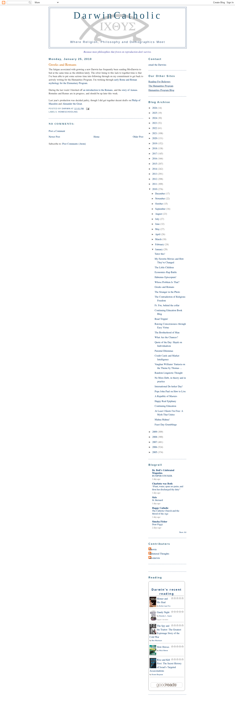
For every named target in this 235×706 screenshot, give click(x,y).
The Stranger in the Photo (167, 291)
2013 (155, 173)
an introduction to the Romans (98, 90)
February (160, 244)
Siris (154, 497)
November (160, 198)
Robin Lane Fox (164, 606)
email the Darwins (157, 64)
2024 (155, 118)
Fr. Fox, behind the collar (167, 305)
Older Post (138, 136)
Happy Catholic (160, 508)
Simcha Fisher (159, 521)
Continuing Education (165, 406)
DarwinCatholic (117, 15)
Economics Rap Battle (166, 272)
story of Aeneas (129, 90)
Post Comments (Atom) (74, 143)
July (157, 219)
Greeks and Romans (164, 287)
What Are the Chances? (166, 337)
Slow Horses (163, 646)
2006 (155, 447)
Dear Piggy (157, 524)
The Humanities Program (160, 85)
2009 (155, 431)
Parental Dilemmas (164, 350)
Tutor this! (160, 253)
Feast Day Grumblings (166, 424)
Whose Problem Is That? (167, 282)
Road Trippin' (161, 318)
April (158, 234)
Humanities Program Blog (161, 90)
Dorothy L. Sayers (165, 616)
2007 (155, 442)
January (159, 249)
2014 (155, 168)
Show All (182, 532)
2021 (155, 133)
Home (96, 136)
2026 (155, 107)
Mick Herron (163, 650)
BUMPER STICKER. (162, 475)
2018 (155, 148)
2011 (155, 183)
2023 (155, 123)
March (158, 239)
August (159, 213)
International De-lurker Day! (169, 386)
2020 (155, 138)
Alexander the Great (72, 103)
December (160, 193)
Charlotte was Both (162, 483)
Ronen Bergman (157, 674)
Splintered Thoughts (159, 553)
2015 (155, 163)
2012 (155, 178)
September (160, 208)
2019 (155, 143)
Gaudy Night (163, 612)
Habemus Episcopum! (165, 277)
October (159, 203)
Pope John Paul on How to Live (170, 391)
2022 (155, 128)
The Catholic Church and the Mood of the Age (165, 512)
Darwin (153, 549)
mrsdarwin (154, 558)
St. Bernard (157, 500)
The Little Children (164, 267)
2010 (155, 189)
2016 (155, 158)
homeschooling (68, 112)
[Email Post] (87, 109)
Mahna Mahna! (162, 419)
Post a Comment (57, 131)
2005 (155, 452)
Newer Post (54, 136)
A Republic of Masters (166, 396)
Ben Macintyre (157, 640)
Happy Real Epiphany (165, 401)
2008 (155, 436)
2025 (155, 112)
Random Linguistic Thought (169, 372)
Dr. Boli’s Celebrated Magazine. (163, 471)
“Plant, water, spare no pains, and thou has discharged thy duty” (167, 488)
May (157, 229)
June (157, 223)
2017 (155, 153)
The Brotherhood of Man (167, 332)
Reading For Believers (159, 81)
